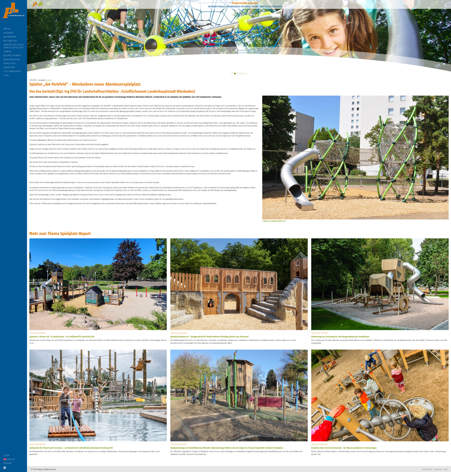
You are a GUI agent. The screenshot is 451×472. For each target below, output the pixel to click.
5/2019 (48, 80)
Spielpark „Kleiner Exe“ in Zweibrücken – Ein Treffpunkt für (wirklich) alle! (61, 336)
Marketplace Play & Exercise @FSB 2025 (14, 46)
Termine (8, 51)
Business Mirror (12, 55)
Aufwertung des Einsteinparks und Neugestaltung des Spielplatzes (340, 336)
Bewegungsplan (12, 59)
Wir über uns (10, 41)
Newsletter (9, 63)
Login (6, 455)
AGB (445, 469)
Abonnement (10, 37)
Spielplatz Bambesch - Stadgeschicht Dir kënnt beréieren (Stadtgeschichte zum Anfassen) (209, 336)
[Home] (13, 14)
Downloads (9, 67)
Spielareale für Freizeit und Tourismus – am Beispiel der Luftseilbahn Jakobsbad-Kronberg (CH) (71, 448)
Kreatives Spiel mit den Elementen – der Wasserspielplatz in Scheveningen (343, 448)
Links (6, 75)
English (10, 459)
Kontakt (8, 463)
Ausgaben (8, 33)
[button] (232, 73)
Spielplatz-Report (37, 333)
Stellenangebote (12, 71)
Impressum (438, 469)
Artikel (7, 29)
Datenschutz (427, 469)
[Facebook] (5, 468)
